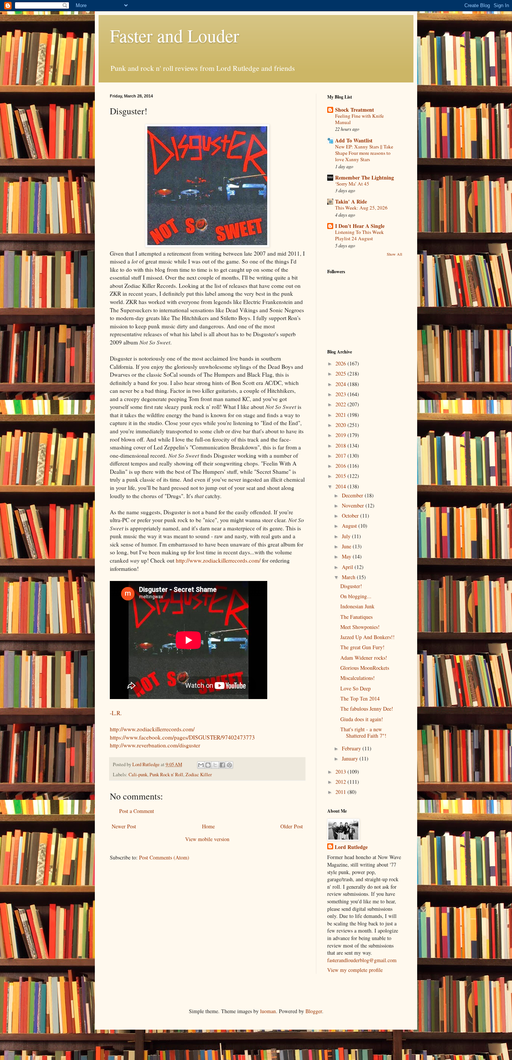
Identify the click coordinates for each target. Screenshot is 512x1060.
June (347, 546)
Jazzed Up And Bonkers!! (367, 637)
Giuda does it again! (361, 719)
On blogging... (355, 596)
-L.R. (116, 713)
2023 (341, 394)
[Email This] (201, 765)
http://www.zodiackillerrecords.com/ (219, 560)
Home (208, 826)
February (352, 748)
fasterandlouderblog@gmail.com (362, 960)
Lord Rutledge (351, 847)
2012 (341, 781)
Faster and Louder (174, 35)
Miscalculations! (357, 677)
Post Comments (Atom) (164, 857)
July (347, 536)
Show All (394, 254)
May (347, 556)
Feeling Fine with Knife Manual (359, 119)
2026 (341, 363)
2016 (341, 465)
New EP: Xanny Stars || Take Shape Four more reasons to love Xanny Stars (364, 153)
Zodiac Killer (199, 774)
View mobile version (207, 839)
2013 (341, 771)
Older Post (291, 826)
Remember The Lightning (364, 177)
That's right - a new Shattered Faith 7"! (363, 732)
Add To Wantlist (354, 140)
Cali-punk (138, 774)
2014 (341, 486)
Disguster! (351, 586)
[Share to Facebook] (222, 765)
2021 (341, 414)
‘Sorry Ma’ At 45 (352, 183)
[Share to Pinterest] (229, 765)
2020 (341, 424)
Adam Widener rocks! (363, 657)
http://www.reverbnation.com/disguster (155, 745)
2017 (341, 455)
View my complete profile (355, 969)
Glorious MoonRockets (364, 667)
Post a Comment (136, 810)
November (353, 505)
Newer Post (124, 826)
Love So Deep (355, 688)
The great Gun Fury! (362, 647)
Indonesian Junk (357, 606)
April (348, 566)
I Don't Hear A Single (360, 226)
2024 (341, 384)
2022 (341, 404)
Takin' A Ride (351, 201)
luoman (268, 1011)
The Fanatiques (356, 616)
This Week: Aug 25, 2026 (361, 207)
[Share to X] (215, 765)
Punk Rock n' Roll (166, 774)
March (349, 577)
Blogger (313, 1011)
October (351, 515)
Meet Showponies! (360, 626)
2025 (341, 373)
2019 (341, 435)
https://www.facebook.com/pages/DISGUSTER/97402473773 (182, 737)
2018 (341, 445)
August (350, 525)
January (350, 758)
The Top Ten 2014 (360, 698)
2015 (341, 475)
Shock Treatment (354, 110)
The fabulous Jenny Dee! (366, 708)
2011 (341, 791)
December (353, 495)
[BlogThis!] (208, 765)
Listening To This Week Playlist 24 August (359, 235)
